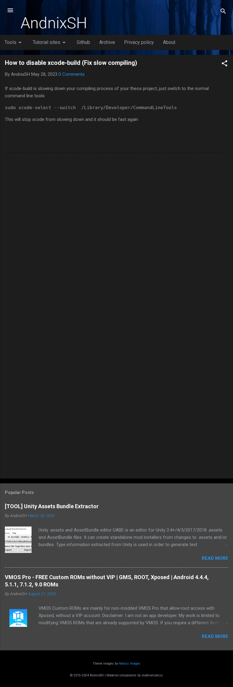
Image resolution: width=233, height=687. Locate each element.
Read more (215, 558)
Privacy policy (139, 42)
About (169, 42)
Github (83, 42)
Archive (107, 42)
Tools (14, 42)
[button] (224, 64)
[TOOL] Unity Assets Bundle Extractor (52, 506)
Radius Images (129, 663)
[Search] (223, 12)
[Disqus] (116, 234)
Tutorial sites (50, 42)
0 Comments (72, 74)
